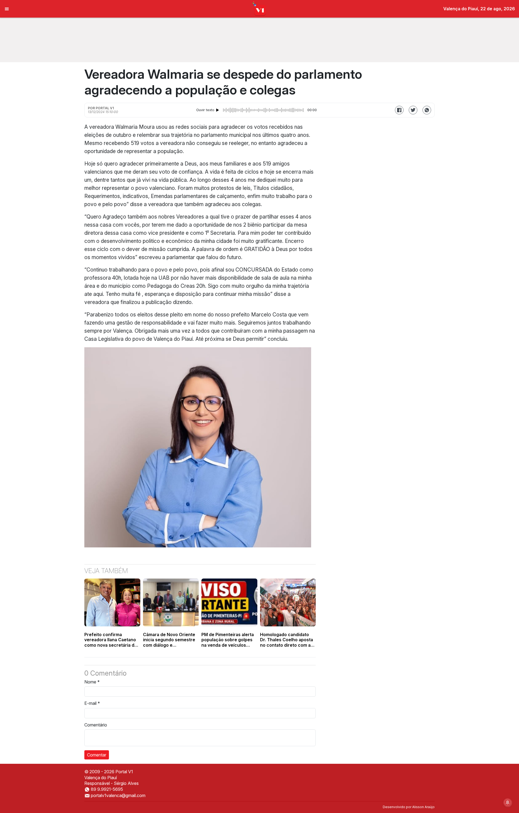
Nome (92, 681)
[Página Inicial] (259, 8)
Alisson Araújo (423, 807)
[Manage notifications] (507, 802)
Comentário (95, 724)
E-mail (92, 703)
